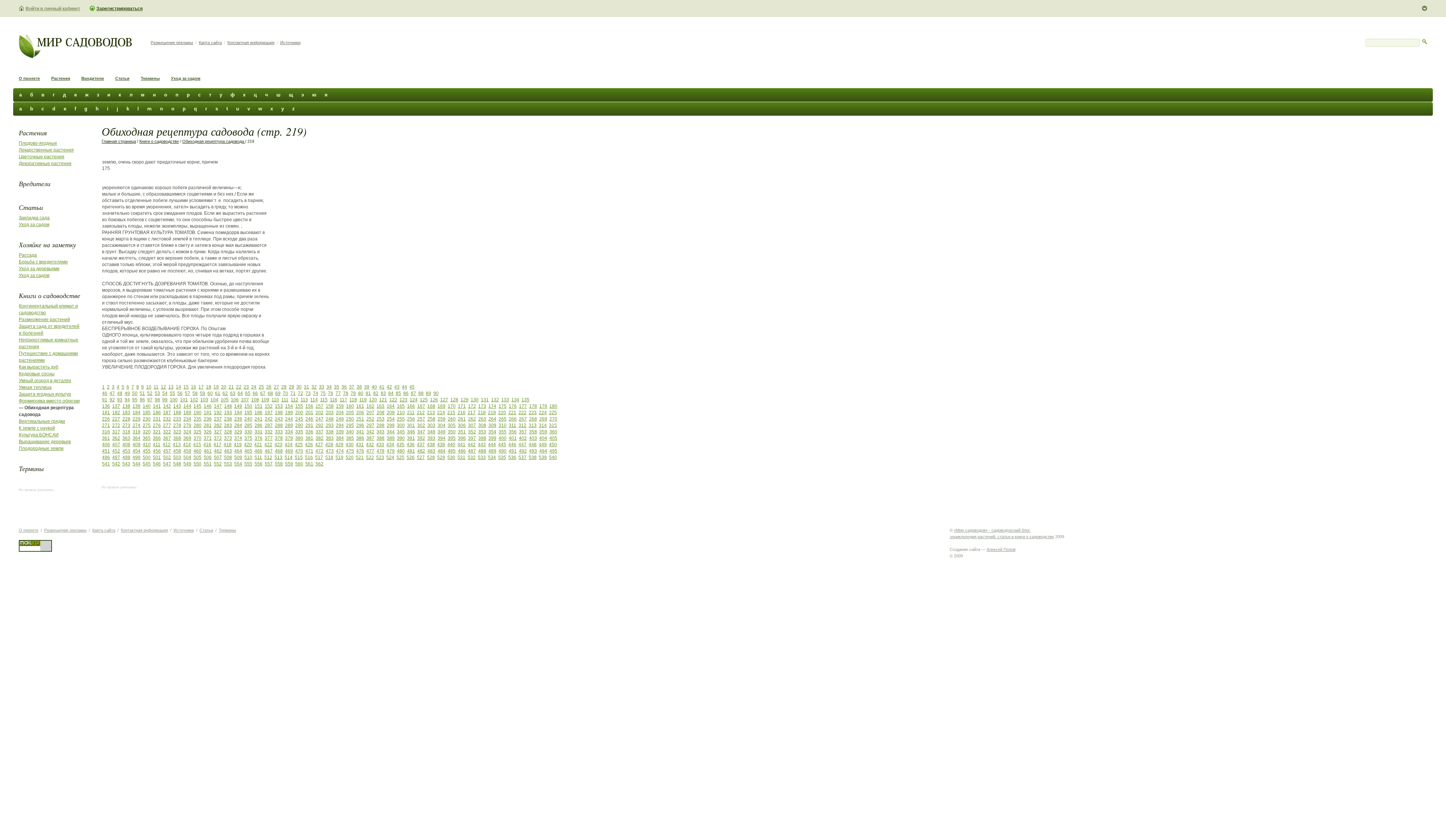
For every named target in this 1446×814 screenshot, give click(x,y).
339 (340, 432)
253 (380, 419)
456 (157, 451)
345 (401, 432)
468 (279, 451)
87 (413, 393)
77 (338, 393)
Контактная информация (251, 42)
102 (194, 399)
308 (482, 425)
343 (380, 432)
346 (411, 432)
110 (275, 399)
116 (333, 399)
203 (330, 412)
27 (276, 387)
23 (246, 387)
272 (116, 425)
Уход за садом (185, 78)
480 (401, 451)
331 (258, 432)
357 (523, 432)
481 (411, 451)
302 (421, 425)
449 (543, 444)
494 (543, 451)
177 (523, 406)
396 (462, 438)
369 (187, 438)
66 (255, 393)
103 (204, 399)
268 (533, 419)
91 (104, 399)
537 (522, 457)
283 (228, 425)
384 (340, 438)
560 (299, 464)
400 (502, 438)
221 (512, 412)
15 (186, 387)
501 (157, 457)
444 (492, 444)
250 (350, 419)
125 (424, 399)
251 (360, 419)
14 (178, 387)
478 (380, 451)
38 (359, 387)
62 (225, 393)
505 (197, 457)
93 (119, 399)
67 (262, 393)
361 (106, 438)
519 (339, 457)
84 (391, 393)
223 (533, 412)
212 (421, 412)
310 (502, 425)
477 (370, 451)
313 (533, 425)
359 (543, 432)
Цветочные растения (41, 156)
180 (553, 406)
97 (150, 399)
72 (300, 393)
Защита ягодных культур (45, 394)
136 (106, 406)
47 (112, 393)
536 (512, 457)
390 (401, 438)
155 (299, 406)
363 (126, 438)
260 (452, 419)
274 (136, 425)
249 (340, 419)
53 (157, 393)
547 (167, 464)
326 (208, 432)
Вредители (92, 78)
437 (421, 444)
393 (431, 438)
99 (165, 399)
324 (187, 432)
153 (279, 406)
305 (452, 425)
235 (197, 419)
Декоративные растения (45, 163)
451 (106, 451)
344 (391, 432)
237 (218, 419)
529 (441, 457)
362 (116, 438)
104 (214, 399)
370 (197, 438)
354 (492, 432)
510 (248, 457)
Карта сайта (210, 42)
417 (217, 444)
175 (502, 406)
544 (136, 464)
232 (167, 419)
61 (217, 393)
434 (390, 444)
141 (157, 406)
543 (126, 464)
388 (380, 438)
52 (150, 393)
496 (106, 457)
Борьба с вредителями (43, 262)
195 (248, 412)
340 (350, 432)
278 (177, 425)
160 (350, 406)
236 (208, 419)
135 (525, 399)
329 (238, 432)
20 (223, 387)
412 (167, 444)
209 (391, 412)
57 (187, 393)
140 (147, 406)
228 (126, 419)
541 (106, 464)
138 (126, 406)
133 (505, 399)
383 (330, 438)
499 (136, 457)
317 (116, 432)
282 (218, 425)
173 (482, 406)
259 (441, 419)
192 (218, 412)
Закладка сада (34, 217)
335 (299, 432)
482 (421, 451)
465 (248, 451)
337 (319, 432)
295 (350, 425)
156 (309, 406)
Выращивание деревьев (45, 441)
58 (195, 393)
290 (299, 425)
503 (177, 457)
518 (329, 457)
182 (116, 412)
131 (485, 399)
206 (360, 412)
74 (315, 393)
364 (136, 438)
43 (397, 387)
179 (543, 406)
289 (289, 425)
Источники (290, 42)
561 (309, 464)
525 (400, 457)
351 (462, 432)
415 (197, 444)
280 (197, 425)
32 (314, 387)
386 (360, 438)
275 (147, 425)
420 (248, 444)
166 (411, 406)
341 (360, 432)
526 (411, 457)
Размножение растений (44, 319)
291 (309, 425)
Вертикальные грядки (42, 421)
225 (553, 412)
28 (284, 387)
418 (228, 444)
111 (284, 399)
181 (106, 412)
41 (381, 387)
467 (269, 451)
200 (299, 412)
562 (319, 464)
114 (314, 399)
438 (431, 444)
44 (404, 387)
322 (167, 432)
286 (258, 425)
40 (374, 387)
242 (269, 419)
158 (330, 406)
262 (472, 419)
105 (225, 399)
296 (360, 425)
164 (391, 406)
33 (321, 387)
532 (472, 457)
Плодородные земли (41, 448)
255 (401, 419)
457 (167, 451)
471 (309, 451)
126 (434, 399)
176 (513, 406)
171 (462, 406)
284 (238, 425)
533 (482, 457)
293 (330, 425)
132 (495, 399)
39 (366, 387)
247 (319, 419)
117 (343, 399)
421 (258, 444)
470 (299, 451)
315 (553, 425)
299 (391, 425)
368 (177, 438)
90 (436, 393)
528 (431, 457)
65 (247, 393)
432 (370, 444)
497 (116, 457)
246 (309, 419)
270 (553, 419)
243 (279, 419)
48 (119, 393)
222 (522, 412)
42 (389, 387)
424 (289, 444)
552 (218, 464)
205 (350, 412)
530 (451, 457)
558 (279, 464)
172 (472, 406)
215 (451, 412)
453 (126, 451)
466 (258, 451)
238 (228, 419)
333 (279, 432)
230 (147, 419)
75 (323, 393)
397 (472, 438)
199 (289, 412)
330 (248, 432)
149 (238, 406)
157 (319, 406)
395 (452, 438)
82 (375, 393)
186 (157, 412)
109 (265, 399)
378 (279, 438)
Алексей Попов (1001, 549)
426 (309, 444)
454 (136, 451)
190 (197, 412)
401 (513, 438)
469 (289, 451)
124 (414, 399)
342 (370, 432)
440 (451, 444)
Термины (150, 78)
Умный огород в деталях (45, 380)
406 (106, 444)
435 (400, 444)
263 (482, 419)
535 (502, 457)
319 (136, 432)
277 (167, 425)
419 (238, 444)
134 (515, 399)
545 (147, 464)
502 (167, 457)
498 (126, 457)
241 (258, 419)
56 (180, 393)
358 (533, 432)
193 (228, 412)
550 (197, 464)
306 (462, 425)
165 (401, 406)
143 (177, 406)
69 (278, 393)
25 (261, 387)
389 (391, 438)
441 (461, 444)
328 (228, 432)
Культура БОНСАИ (39, 435)
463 (228, 451)
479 (391, 451)
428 (329, 444)
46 (104, 393)
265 (502, 419)
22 (238, 387)
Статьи (122, 78)
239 (238, 419)
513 (278, 457)
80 (360, 393)
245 (299, 419)
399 (492, 438)
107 (245, 399)
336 (309, 432)
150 (248, 406)
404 (543, 438)
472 (319, 451)
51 (142, 393)
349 (441, 432)
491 (513, 451)
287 (269, 425)
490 (502, 451)
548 (177, 464)
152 (269, 406)
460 (197, 451)
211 (411, 412)
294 (340, 425)
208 (380, 412)
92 (112, 399)
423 (278, 444)
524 (390, 457)
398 (482, 438)
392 (421, 438)
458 (177, 451)
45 (412, 387)
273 (126, 425)
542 (116, 464)
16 (193, 387)
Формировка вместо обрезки (49, 401)
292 (319, 425)
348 (431, 432)
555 (248, 464)
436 (411, 444)
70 (285, 393)
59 (202, 393)
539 (543, 457)
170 (452, 406)
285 (248, 425)
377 (269, 438)
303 (431, 425)
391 (411, 438)
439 (441, 444)
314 (543, 425)
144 (187, 406)
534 (492, 457)
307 (472, 425)
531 (461, 457)
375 (248, 438)
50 (134, 393)
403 (533, 438)
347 (421, 432)
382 (319, 438)
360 (553, 432)
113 (304, 399)
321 (157, 432)
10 (148, 387)
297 (370, 425)
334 (289, 432)
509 (238, 457)
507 (218, 457)
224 (543, 412)
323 (177, 432)
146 (208, 406)
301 (411, 425)
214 (441, 412)
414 (187, 444)
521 (360, 457)
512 (268, 457)
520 (350, 457)
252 (370, 419)
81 (368, 393)
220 (502, 412)
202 (319, 412)
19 (216, 387)
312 (522, 425)
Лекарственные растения (46, 150)
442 (472, 444)
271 (106, 425)
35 (336, 387)
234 (187, 419)
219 (492, 412)
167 (421, 406)
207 (370, 412)
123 (403, 399)
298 (380, 425)
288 (279, 425)
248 (330, 419)
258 (431, 419)
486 (462, 451)
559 (289, 464)
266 (513, 419)
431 (360, 444)
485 (452, 451)
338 (330, 432)
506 (208, 457)
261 (462, 419)
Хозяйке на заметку (47, 244)
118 (353, 399)
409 (136, 444)
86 (406, 393)
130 (475, 399)
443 (482, 444)
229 (136, 419)
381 (309, 438)
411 (156, 444)
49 (127, 393)
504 (187, 457)
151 (258, 406)
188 (177, 412)
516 (309, 457)
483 (431, 451)
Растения (60, 78)
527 (421, 457)
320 (147, 432)
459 (187, 451)
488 (482, 451)
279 (187, 425)
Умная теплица (35, 387)
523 (380, 457)
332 (269, 432)
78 (345, 393)
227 (116, 419)
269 (543, 419)
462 (218, 451)
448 (533, 444)
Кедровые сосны (37, 373)
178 (533, 406)
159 (340, 406)
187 (167, 412)
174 (492, 406)
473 (330, 451)
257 (421, 419)
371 (208, 438)
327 (218, 432)
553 (228, 464)
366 (157, 438)
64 (240, 393)
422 (268, 444)
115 (324, 399)
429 (339, 444)
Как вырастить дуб (38, 367)
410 (147, 444)
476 (360, 451)
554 (238, 464)
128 (454, 399)
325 (197, 432)
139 (136, 406)
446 (512, 444)
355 (502, 432)
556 (258, 464)
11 (156, 387)
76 (330, 393)
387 (370, 438)
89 (428, 393)
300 (401, 425)
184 (136, 412)
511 (258, 457)
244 (289, 419)
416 (207, 444)
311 (512, 425)
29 (291, 387)
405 (553, 438)
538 (533, 457)
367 (167, 438)
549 (187, 464)
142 (167, 406)
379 (289, 438)
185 (147, 412)
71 (293, 393)
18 (208, 387)
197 (269, 412)
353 (482, 432)
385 (350, 438)
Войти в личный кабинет (53, 8)
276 (157, 425)
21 (231, 387)
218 (482, 412)
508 (228, 457)
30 (299, 387)
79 (353, 393)
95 (134, 399)
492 (523, 451)
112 (294, 399)
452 (116, 451)
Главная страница (119, 141)
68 (270, 393)
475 (350, 451)
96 (142, 399)
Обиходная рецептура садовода (213, 141)
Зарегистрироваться (119, 8)
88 (421, 393)
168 (431, 406)
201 (309, 412)
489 (492, 451)
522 (370, 457)
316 (106, 432)
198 (279, 412)
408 (126, 444)
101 (184, 399)
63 (232, 393)
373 (228, 438)
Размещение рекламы (172, 42)
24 (253, 387)
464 (238, 451)
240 (248, 419)
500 (147, 457)
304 (441, 425)
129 (464, 399)
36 (344, 387)
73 (308, 393)
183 (126, 412)
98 (157, 399)
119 (363, 399)
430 (350, 444)
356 (513, 432)
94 (127, 399)
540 (553, 457)
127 (444, 399)
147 (218, 406)
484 (441, 451)
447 (522, 444)
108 (255, 399)
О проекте (29, 78)
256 (411, 419)
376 (258, 438)
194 (238, 412)
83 (383, 393)
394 (441, 438)
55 (172, 393)
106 (235, 399)
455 (147, 451)
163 (380, 406)
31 (306, 387)
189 (187, 412)
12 (163, 387)
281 (208, 425)
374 (238, 438)
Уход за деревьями (39, 268)
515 (299, 457)
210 (401, 412)
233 (177, 419)
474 (340, 451)
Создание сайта (965, 549)
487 (472, 451)
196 (258, 412)
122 (393, 399)
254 (391, 419)
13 (171, 387)
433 (380, 444)
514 (289, 457)
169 (441, 406)
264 (492, 419)
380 (299, 438)
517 (319, 457)
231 (157, 419)
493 (533, 451)
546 (157, 464)
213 (431, 412)
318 (126, 432)
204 (340, 412)
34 (329, 387)
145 (197, 406)
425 (299, 444)
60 (210, 393)
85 (398, 393)
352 (472, 432)
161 (360, 406)
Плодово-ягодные (38, 143)
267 (523, 419)
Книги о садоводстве (49, 295)
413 (177, 444)
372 (218, 438)
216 (461, 412)
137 (116, 406)
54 (165, 393)
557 (269, 464)
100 (174, 399)
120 (373, 399)
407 (116, 444)
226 (106, 419)
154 (289, 406)
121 (383, 399)
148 (228, 406)
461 (208, 451)
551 (208, 464)
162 (370, 406)
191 (208, 412)
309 (492, 425)
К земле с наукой (37, 428)
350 (452, 432)
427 (319, 444)
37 (351, 387)
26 (269, 387)
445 (502, 444)
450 (553, 444)
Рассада (28, 255)
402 (523, 438)
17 (201, 387)
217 (472, 412)
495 (553, 451)
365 (147, 438)
